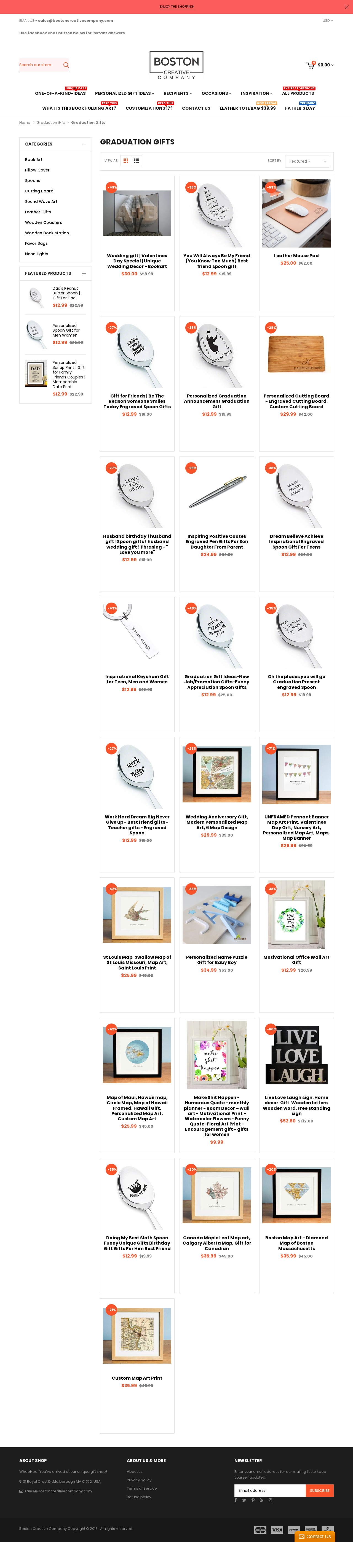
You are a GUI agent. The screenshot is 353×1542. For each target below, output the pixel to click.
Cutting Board (39, 191)
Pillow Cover (37, 170)
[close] (346, 7)
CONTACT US (196, 108)
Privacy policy (139, 1480)
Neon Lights (36, 254)
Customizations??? (149, 107)
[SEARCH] (66, 65)
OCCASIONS (215, 93)
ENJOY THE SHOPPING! (177, 6)
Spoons (32, 180)
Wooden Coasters (43, 222)
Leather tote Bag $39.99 (248, 107)
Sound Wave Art (41, 201)
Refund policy (139, 1497)
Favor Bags (36, 243)
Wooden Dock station (47, 233)
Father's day (300, 107)
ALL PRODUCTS (298, 92)
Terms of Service (142, 1488)
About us (135, 1471)
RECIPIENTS (176, 93)
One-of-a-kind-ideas (60, 92)
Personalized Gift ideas (123, 93)
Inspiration (255, 93)
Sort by (274, 160)
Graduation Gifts (51, 122)
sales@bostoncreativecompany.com (58, 1491)
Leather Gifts (38, 212)
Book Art (33, 159)
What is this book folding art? (79, 107)
